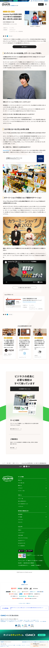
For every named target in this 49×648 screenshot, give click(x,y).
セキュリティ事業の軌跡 (43, 621)
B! (7, 36)
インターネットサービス (4, 645)
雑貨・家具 (12, 11)
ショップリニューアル (14, 31)
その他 (7, 646)
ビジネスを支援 (18, 645)
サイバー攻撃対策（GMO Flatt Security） (28, 621)
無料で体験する (24, 46)
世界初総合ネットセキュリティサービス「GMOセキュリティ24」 (8, 620)
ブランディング (12, 29)
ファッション (5, 11)
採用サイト (28, 603)
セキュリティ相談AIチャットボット (35, 620)
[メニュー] (46, 4)
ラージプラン (12, 27)
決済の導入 (21, 31)
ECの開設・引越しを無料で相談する (24, 287)
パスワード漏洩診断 (20, 620)
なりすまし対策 (37, 621)
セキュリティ (23, 645)
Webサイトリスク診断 (26, 620)
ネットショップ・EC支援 (11, 645)
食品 (9, 11)
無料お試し (41, 4)
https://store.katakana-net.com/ (29, 301)
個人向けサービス (3, 646)
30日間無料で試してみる (24, 389)
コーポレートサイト (22, 603)
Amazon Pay (6, 150)
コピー (11, 36)
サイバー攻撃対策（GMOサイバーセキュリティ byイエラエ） (14, 621)
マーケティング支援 (29, 645)
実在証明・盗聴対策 (3, 621)
